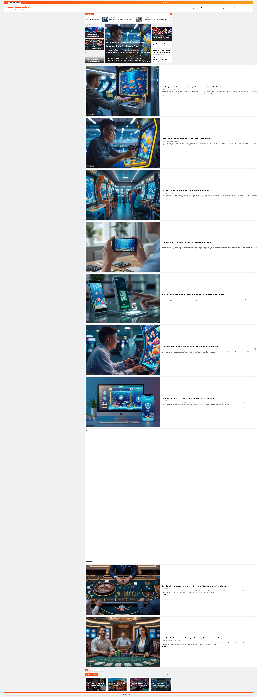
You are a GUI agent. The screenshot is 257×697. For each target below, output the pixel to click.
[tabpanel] (128, 43)
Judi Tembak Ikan (201, 8)
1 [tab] (143, 61)
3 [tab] (147, 61)
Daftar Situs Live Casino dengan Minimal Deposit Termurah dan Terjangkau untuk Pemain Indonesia (194, 638)
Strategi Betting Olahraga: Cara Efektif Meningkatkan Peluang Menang (160, 44)
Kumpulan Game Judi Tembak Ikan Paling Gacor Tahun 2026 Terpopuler (124, 44)
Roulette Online (233, 8)
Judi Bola (225, 8)
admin (156, 47)
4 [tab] (149, 61)
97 (99, 670)
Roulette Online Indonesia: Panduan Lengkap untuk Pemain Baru (139, 685)
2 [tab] (145, 61)
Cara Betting (210, 8)
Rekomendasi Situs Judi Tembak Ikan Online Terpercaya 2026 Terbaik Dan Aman (188, 398)
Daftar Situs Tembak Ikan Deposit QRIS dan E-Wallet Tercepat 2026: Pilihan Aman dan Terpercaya (193, 294)
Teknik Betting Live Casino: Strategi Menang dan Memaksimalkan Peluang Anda (161, 59)
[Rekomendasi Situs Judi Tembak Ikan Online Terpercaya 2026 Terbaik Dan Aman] (123, 402)
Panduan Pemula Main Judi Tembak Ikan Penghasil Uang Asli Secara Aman (125, 58)
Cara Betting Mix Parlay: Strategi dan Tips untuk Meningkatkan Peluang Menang (162, 52)
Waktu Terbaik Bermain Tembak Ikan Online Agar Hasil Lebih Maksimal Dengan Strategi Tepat (161, 685)
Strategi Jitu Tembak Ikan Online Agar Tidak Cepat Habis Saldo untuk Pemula (126, 60)
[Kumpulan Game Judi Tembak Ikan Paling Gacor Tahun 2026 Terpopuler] (123, 195)
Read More (164, 95)
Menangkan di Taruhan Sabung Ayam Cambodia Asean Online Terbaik (93, 36)
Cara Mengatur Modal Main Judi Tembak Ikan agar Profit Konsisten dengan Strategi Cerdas (191, 87)
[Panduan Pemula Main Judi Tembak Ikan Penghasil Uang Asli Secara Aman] (123, 143)
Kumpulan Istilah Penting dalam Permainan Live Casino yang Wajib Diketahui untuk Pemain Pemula (194, 586)
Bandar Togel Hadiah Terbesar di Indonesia (117, 684)
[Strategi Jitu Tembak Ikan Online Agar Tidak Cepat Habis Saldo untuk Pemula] (123, 247)
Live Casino (184, 8)
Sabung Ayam (192, 8)
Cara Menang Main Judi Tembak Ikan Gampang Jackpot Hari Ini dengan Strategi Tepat (190, 346)
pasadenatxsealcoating (18, 7)
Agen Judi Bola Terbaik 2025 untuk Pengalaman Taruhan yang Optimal (96, 685)
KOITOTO (133, 694)
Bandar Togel (218, 8)
